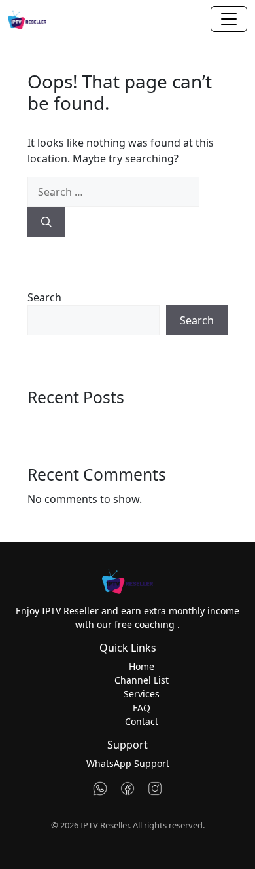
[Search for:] (113, 192)
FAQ (141, 707)
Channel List (141, 680)
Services (142, 694)
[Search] (46, 222)
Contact (141, 721)
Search (44, 297)
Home (141, 666)
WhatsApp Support (127, 763)
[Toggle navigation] (229, 19)
